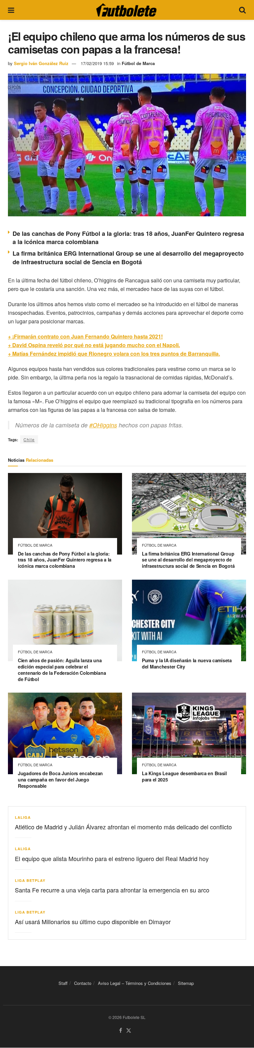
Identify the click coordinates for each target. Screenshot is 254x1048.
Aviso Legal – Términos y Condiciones (134, 983)
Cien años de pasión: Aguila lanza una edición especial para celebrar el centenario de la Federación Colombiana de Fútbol (62, 669)
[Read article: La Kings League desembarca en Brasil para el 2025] (189, 733)
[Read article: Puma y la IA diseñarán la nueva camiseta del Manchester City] (189, 620)
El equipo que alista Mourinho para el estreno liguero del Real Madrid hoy (112, 858)
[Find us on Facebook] (120, 1031)
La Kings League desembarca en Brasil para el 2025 (184, 776)
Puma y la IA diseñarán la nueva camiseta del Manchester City (187, 663)
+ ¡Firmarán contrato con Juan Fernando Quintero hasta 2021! (85, 336)
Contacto (82, 983)
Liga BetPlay (30, 880)
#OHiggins (103, 425)
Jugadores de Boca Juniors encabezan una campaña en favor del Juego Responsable (60, 779)
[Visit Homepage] (126, 10)
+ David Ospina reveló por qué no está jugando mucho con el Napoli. (94, 345)
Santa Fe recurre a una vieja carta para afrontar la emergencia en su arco (112, 889)
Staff (63, 983)
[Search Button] (242, 10)
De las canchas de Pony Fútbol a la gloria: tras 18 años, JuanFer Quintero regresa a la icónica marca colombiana (128, 237)
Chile (29, 439)
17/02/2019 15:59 (97, 63)
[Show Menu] (11, 10)
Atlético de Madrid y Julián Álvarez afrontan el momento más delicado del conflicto (123, 826)
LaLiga (23, 817)
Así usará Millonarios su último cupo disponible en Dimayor (93, 921)
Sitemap (186, 983)
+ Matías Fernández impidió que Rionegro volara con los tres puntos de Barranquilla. (114, 353)
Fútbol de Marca (138, 63)
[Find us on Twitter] (128, 1031)
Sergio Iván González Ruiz (41, 63)
